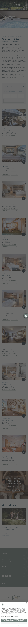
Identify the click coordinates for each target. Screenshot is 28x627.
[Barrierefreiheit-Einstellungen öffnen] (26, 316)
